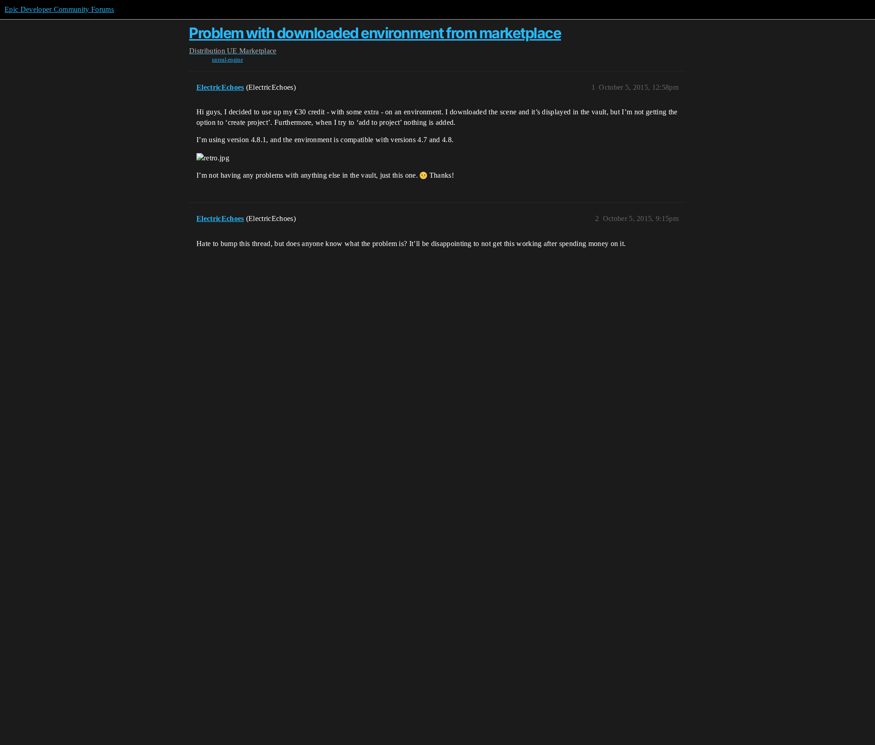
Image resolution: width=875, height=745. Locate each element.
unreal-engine (227, 60)
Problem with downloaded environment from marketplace (375, 33)
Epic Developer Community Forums (59, 9)
